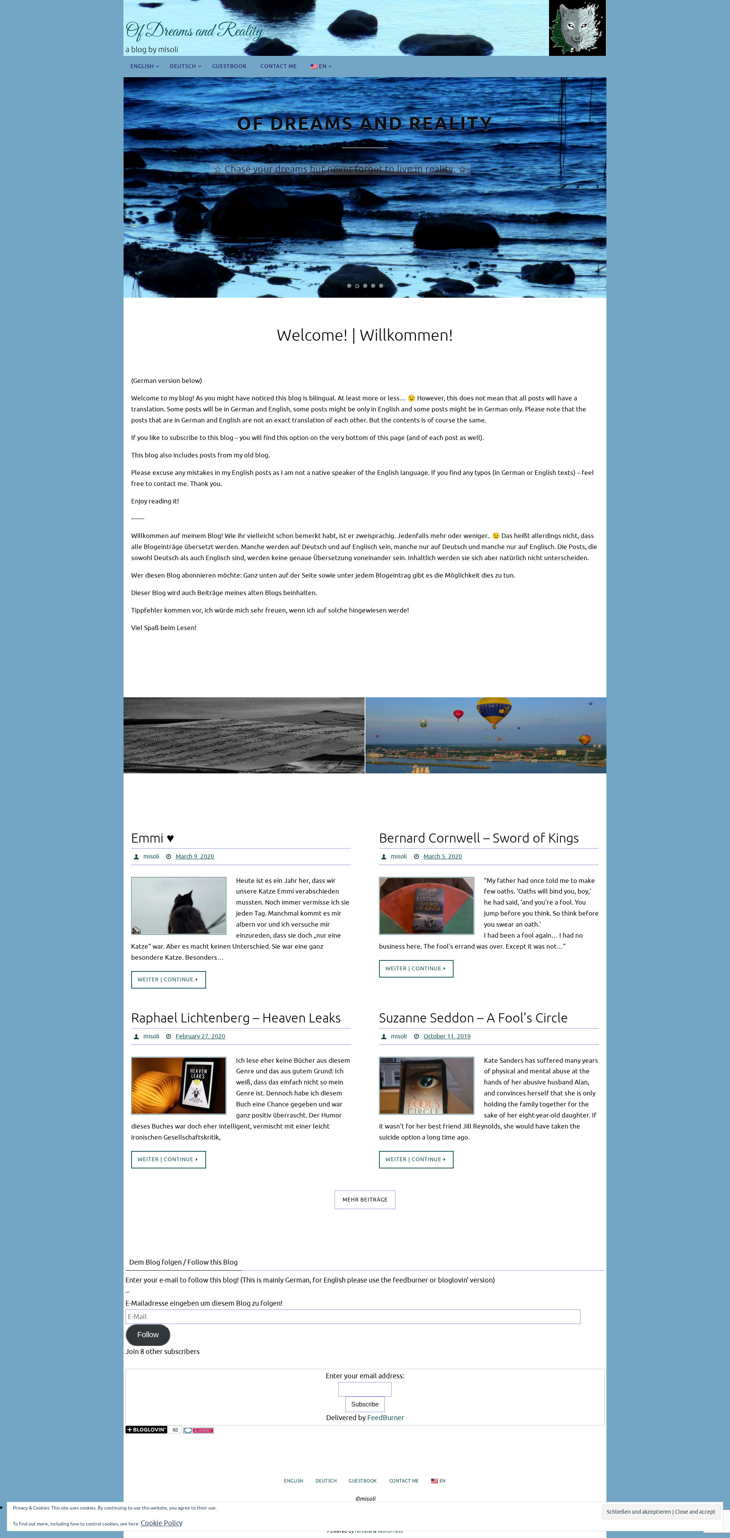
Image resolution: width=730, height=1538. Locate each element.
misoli (151, 856)
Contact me (404, 1481)
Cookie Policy (161, 1523)
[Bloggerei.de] (198, 1431)
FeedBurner (385, 1418)
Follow (148, 1334)
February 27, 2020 (200, 1036)
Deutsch (326, 1481)
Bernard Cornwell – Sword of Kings (479, 838)
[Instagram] (486, 725)
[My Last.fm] (244, 725)
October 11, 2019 (447, 1036)
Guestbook (363, 1481)
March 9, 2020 (195, 856)
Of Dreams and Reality (194, 32)
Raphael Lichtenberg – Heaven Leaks (236, 1018)
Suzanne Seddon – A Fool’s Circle (473, 1018)
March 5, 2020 (443, 856)
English (293, 1481)
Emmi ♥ (152, 838)
